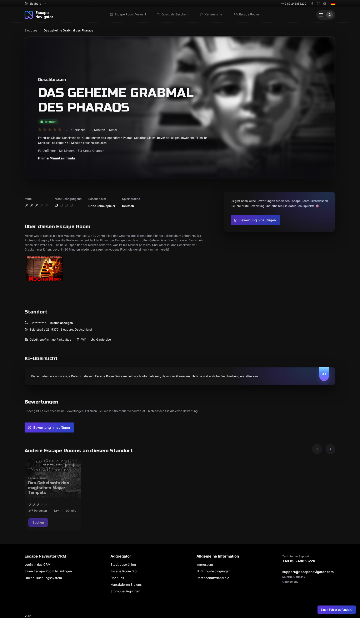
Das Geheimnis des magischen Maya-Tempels (48, 487)
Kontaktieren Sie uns (126, 585)
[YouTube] (325, 3)
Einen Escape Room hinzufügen (48, 571)
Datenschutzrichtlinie (212, 578)
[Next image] (330, 449)
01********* (38, 323)
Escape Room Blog (124, 571)
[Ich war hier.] (73, 465)
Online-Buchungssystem (43, 578)
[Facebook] (312, 3)
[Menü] (325, 15)
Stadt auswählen (123, 565)
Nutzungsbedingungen (213, 571)
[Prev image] (317, 449)
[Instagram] (318, 3)
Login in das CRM (37, 565)
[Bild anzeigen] (45, 269)
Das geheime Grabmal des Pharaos (68, 30)
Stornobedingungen (125, 591)
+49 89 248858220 (293, 3)
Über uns (117, 578)
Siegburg (31, 30)
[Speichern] (64, 465)
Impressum (204, 565)
